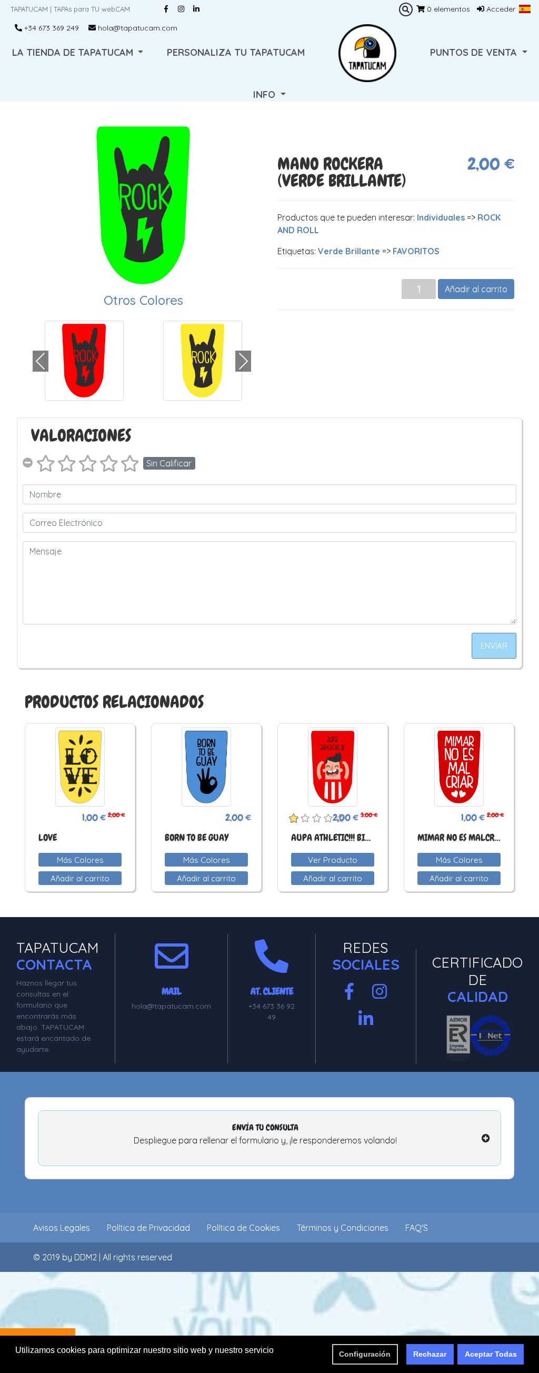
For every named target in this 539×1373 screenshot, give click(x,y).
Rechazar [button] (429, 1354)
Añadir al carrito (476, 289)
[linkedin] (366, 1019)
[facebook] (349, 991)
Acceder (499, 9)
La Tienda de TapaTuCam (74, 52)
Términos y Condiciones (342, 1227)
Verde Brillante (349, 251)
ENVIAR (494, 646)
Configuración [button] (365, 1354)
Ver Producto (332, 860)
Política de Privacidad (148, 1227)
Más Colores (80, 860)
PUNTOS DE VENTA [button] (475, 52)
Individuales (441, 217)
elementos (448, 9)
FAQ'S (416, 1227)
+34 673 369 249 (50, 28)
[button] (524, 9)
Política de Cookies (243, 1227)
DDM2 (85, 1257)
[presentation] (40, 361)
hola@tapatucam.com (136, 28)
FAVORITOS (416, 251)
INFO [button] (265, 94)
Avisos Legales (61, 1227)
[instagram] (379, 991)
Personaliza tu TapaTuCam (236, 52)
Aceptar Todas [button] (491, 1354)
